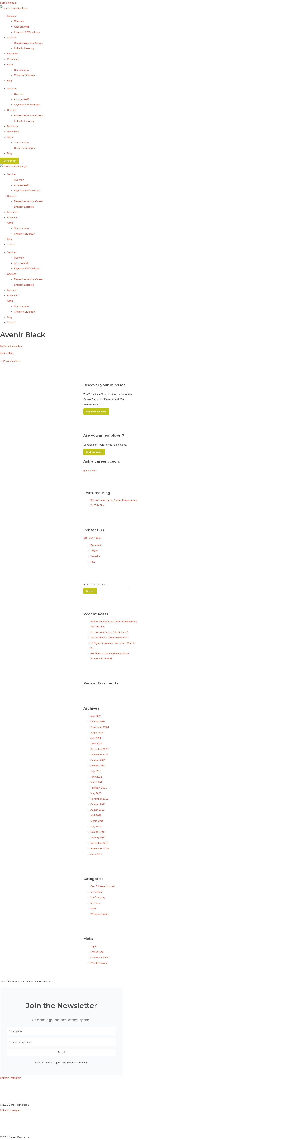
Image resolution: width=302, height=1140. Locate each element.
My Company (97, 897)
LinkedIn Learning (24, 48)
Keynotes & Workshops (27, 32)
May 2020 (95, 793)
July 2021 (95, 771)
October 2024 (98, 721)
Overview (19, 21)
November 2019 (99, 798)
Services (11, 16)
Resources (13, 59)
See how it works (96, 411)
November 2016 (99, 842)
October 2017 (98, 831)
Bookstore (12, 53)
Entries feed (97, 951)
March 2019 (97, 820)
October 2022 (98, 760)
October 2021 (98, 765)
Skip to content (8, 2)
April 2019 (96, 815)
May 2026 (95, 716)
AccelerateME (21, 26)
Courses (11, 37)
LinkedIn (95, 556)
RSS (92, 561)
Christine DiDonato (24, 75)
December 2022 (99, 749)
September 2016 (99, 848)
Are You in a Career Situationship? (109, 632)
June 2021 (96, 776)
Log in (93, 946)
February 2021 (98, 787)
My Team (95, 903)
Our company (21, 70)
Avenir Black (7, 353)
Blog (9, 80)
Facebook (95, 545)
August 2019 (97, 809)
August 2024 (97, 732)
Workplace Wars (99, 914)
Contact (11, 244)
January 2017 (98, 837)
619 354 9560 (92, 537)
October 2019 (98, 804)
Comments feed (99, 957)
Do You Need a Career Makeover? (109, 637)
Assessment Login (10, 1099)
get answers (90, 470)
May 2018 (95, 826)
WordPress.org (98, 962)
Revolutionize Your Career (28, 43)
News (93, 908)
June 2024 (96, 743)
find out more (94, 452)
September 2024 (99, 727)
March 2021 (97, 782)
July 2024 (95, 738)
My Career (96, 892)
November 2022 (99, 754)
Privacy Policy (7, 1094)
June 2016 (96, 854)
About (10, 64)
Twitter (94, 550)
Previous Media (10, 361)
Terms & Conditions (10, 1088)
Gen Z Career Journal (102, 886)
